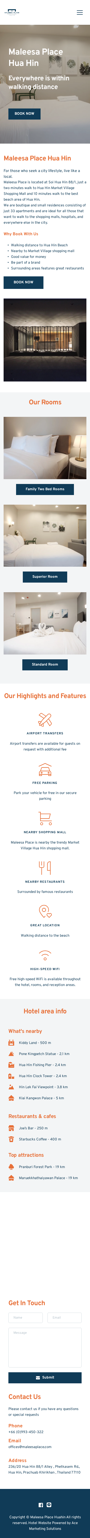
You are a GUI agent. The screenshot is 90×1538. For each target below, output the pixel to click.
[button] (80, 12)
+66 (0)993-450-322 (25, 1432)
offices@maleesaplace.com (30, 1447)
